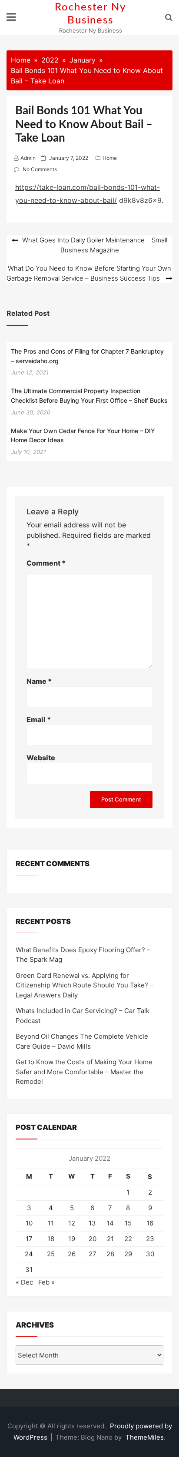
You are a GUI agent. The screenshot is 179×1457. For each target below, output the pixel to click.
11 (51, 1223)
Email (39, 719)
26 (72, 1254)
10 (29, 1223)
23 (150, 1239)
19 (71, 1239)
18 (50, 1239)
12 (71, 1223)
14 (110, 1223)
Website (41, 757)
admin (28, 158)
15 (128, 1223)
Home (110, 158)
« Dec (24, 1282)
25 (51, 1254)
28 (110, 1254)
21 (110, 1239)
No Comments (40, 169)
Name (39, 681)
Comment (46, 563)
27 (92, 1254)
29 (128, 1254)
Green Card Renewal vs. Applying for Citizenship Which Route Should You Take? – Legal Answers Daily (84, 985)
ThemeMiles (145, 1437)
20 (92, 1239)
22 (128, 1239)
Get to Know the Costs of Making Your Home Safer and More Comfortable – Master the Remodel (84, 1072)
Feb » (46, 1282)
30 (150, 1254)
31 (29, 1269)
